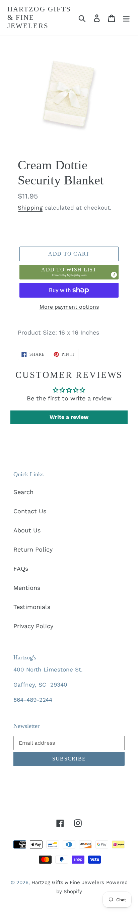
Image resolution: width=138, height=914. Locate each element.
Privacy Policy (33, 625)
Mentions (26, 587)
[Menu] (126, 18)
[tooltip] (114, 275)
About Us (27, 530)
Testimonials (31, 606)
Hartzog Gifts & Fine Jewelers (39, 17)
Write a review (69, 417)
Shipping (30, 207)
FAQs (20, 568)
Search (23, 491)
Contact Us (29, 511)
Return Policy (33, 549)
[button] (69, 272)
